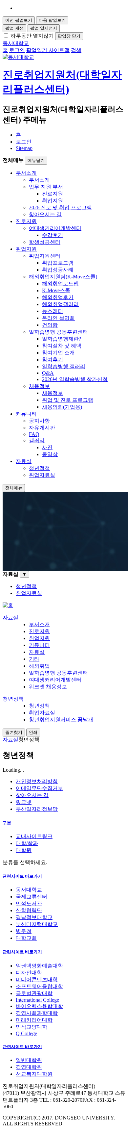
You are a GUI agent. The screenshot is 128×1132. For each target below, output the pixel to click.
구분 (7, 822)
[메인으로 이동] (8, 605)
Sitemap (24, 148)
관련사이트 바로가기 (22, 876)
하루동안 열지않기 (32, 36)
